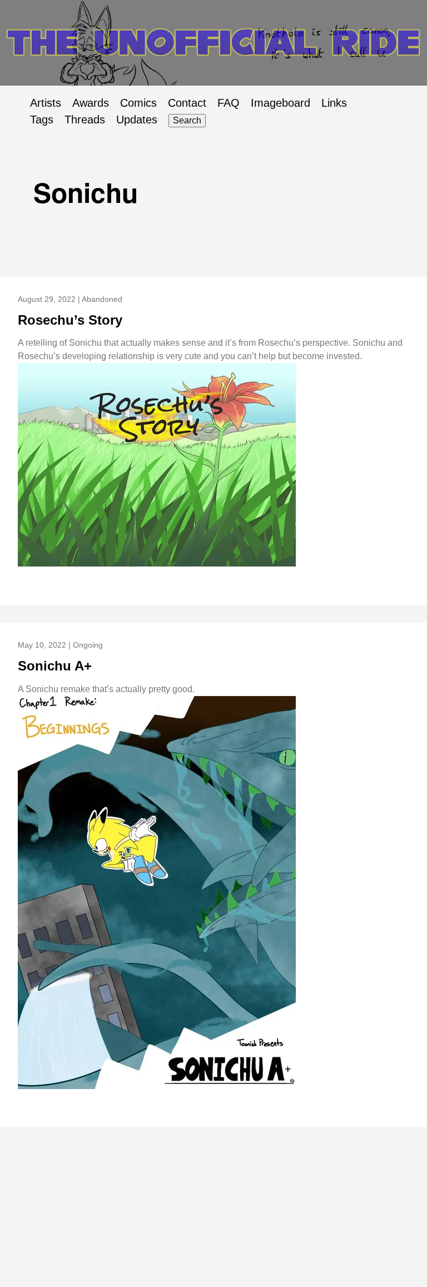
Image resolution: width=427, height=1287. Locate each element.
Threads (84, 119)
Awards (90, 103)
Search (187, 120)
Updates (136, 119)
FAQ (228, 103)
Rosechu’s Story (70, 319)
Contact (187, 103)
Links (334, 103)
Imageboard (280, 103)
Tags (41, 119)
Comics (138, 103)
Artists (45, 103)
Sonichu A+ (55, 665)
